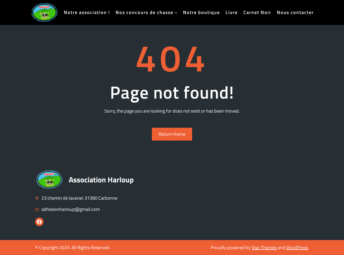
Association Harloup (101, 179)
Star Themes (264, 247)
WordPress (297, 247)
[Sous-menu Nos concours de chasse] (176, 12)
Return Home (172, 134)
